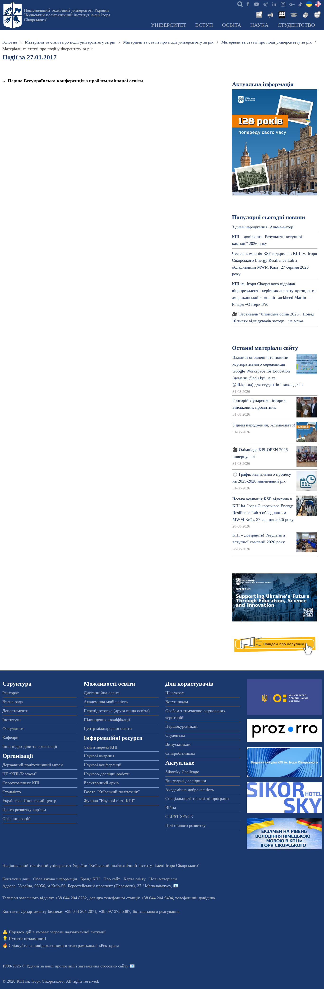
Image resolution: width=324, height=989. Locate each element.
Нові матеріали (163, 879)
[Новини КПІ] (258, 14)
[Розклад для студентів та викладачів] (281, 14)
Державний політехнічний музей (32, 765)
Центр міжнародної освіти (108, 728)
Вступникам (176, 701)
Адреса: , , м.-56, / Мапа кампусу (86, 885)
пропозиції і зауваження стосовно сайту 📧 (95, 966)
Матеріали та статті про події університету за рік (70, 42)
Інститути (11, 719)
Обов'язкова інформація (55, 879)
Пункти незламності (27, 938)
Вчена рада (12, 701)
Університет (168, 25)
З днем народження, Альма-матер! (263, 227)
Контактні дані (16, 879)
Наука (259, 25)
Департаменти (15, 710)
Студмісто (11, 791)
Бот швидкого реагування (156, 911)
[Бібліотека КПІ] (305, 14)
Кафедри (10, 737)
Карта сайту (135, 879)
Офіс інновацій (16, 818)
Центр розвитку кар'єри (24, 809)
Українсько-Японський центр (29, 800)
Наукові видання (99, 756)
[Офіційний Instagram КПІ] (283, 4)
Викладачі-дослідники (185, 780)
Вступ (204, 25)
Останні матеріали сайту (265, 348)
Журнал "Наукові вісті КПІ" (109, 800)
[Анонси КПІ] (270, 14)
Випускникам (177, 744)
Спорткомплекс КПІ (20, 783)
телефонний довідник (195, 898)
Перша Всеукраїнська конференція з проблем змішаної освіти (75, 80)
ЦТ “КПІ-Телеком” (19, 774)
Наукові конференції (102, 765)
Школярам (174, 692)
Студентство (296, 25)
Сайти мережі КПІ (100, 747)
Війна (170, 807)
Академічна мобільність (106, 701)
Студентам (175, 735)
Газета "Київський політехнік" (112, 791)
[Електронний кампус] (293, 14)
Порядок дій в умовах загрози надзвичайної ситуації (57, 932)
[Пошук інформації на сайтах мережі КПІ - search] (239, 4)
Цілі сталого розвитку (185, 825)
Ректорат (10, 692)
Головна (9, 42)
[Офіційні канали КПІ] (265, 4)
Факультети (12, 728)
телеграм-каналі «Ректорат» (93, 945)
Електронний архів (101, 783)
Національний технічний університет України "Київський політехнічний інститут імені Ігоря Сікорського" (67, 15)
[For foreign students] (316, 14)
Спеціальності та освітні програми (197, 798)
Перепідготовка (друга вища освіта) (117, 710)
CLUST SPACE (179, 816)
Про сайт (111, 879)
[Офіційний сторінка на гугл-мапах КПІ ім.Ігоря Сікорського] (291, 4)
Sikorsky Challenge (182, 771)
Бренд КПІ (90, 879)
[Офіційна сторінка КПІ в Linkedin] (274, 4)
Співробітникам (180, 753)
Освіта (231, 25)
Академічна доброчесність (189, 789)
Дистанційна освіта (102, 692)
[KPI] (318, 4)
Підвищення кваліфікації (107, 719)
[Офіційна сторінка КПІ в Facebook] (247, 4)
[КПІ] (309, 4)
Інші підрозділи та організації (29, 746)
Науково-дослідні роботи (107, 774)
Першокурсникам (181, 726)
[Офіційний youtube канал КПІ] (256, 4)
